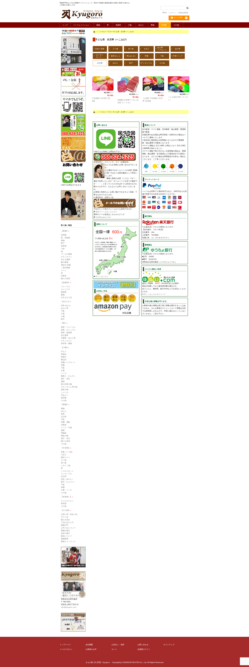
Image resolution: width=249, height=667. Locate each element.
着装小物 (64, 390)
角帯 (63, 414)
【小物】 (65, 347)
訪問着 (63, 235)
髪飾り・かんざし (68, 376)
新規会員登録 (183, 13)
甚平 (131, 63)
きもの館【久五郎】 (95, 14)
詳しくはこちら (101, 276)
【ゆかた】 (66, 301)
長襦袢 (119, 25)
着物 (99, 25)
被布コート (65, 457)
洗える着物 (65, 259)
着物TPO (64, 525)
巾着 (63, 314)
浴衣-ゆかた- (66, 305)
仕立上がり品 (66, 297)
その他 (177, 25)
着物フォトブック (68, 541)
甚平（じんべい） (68, 482)
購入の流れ (65, 520)
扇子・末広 (65, 379)
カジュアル (65, 289)
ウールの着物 (66, 254)
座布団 (63, 503)
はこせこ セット (99, 56)
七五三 (146, 49)
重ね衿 (63, 360)
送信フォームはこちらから (106, 212)
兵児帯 (100, 63)
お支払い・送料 (118, 645)
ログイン (173, 13)
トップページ (65, 645)
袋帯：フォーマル (68, 327)
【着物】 (65, 231)
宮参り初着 (100, 49)
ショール (64, 392)
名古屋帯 (64, 335)
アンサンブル (146, 63)
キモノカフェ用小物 (69, 387)
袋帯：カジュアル (68, 330)
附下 (63, 243)
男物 (153, 25)
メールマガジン (66, 649)
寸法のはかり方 (67, 522)
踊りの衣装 (65, 278)
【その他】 (66, 510)
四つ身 (131, 49)
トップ (65, 25)
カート (114, 649)
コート (63, 270)
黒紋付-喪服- (66, 265)
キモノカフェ (66, 257)
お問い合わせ (142, 645)
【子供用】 (66, 448)
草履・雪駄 (65, 422)
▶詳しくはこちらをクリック (154, 294)
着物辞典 (64, 539)
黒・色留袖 (65, 238)
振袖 (63, 240)
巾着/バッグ (178, 56)
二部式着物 (65, 268)
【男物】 (65, 404)
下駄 (162, 56)
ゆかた (141, 25)
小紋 (63, 249)
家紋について (66, 536)
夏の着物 (64, 262)
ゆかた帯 (64, 308)
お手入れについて (68, 528)
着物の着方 (65, 531)
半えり (63, 351)
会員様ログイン (143, 649)
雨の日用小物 (66, 384)
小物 (130, 25)
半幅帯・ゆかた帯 (68, 338)
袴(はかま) (131, 56)
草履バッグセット (68, 362)
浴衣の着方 (65, 533)
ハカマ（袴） (66, 465)
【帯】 (64, 323)
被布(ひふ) (115, 56)
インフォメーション (82, 25)
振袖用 (63, 292)
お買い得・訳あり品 (69, 514)
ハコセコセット (67, 471)
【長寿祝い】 (67, 497)
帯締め (63, 354)
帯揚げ (63, 357)
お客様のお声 (91, 649)
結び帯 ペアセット (162, 49)
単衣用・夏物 (66, 343)
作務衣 (63, 276)
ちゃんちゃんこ (67, 501)
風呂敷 (63, 398)
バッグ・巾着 (66, 427)
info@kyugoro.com (103, 217)
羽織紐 (63, 433)
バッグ (63, 373)
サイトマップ (168, 645)
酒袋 (63, 381)
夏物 (63, 295)
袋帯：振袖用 (66, 332)
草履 (146, 56)
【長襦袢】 (66, 282)
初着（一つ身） (67, 452)
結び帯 (178, 49)
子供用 (164, 25)
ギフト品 (64, 517)
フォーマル (65, 286)
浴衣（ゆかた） (67, 479)
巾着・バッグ (66, 490)
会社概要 (89, 645)
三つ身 (115, 49)
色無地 (63, 246)
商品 (103, 32)
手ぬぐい (64, 395)
